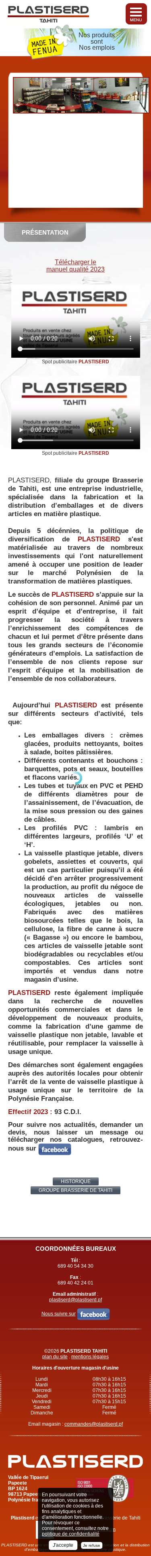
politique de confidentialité (70, 1534)
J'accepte (63, 1545)
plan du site (55, 1356)
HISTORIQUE (76, 1181)
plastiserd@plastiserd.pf (75, 1300)
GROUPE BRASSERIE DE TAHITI (75, 1190)
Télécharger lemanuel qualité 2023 (75, 266)
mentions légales (90, 1356)
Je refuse (91, 1545)
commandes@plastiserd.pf (93, 1424)
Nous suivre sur (58, 1314)
